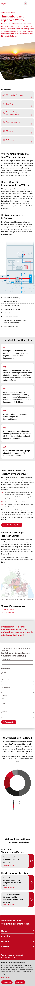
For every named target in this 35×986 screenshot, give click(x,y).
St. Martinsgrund (9, 612)
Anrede (4, 672)
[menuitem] (17, 931)
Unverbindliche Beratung (12, 525)
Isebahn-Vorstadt (9, 609)
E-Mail (4, 703)
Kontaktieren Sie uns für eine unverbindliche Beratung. (16, 649)
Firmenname (6, 659)
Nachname (6, 688)
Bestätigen (7, 982)
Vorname (5, 680)
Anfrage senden (8, 722)
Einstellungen (5, 977)
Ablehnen (19, 982)
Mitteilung (5, 711)
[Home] (2, 12)
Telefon (5, 695)
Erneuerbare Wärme (9, 12)
